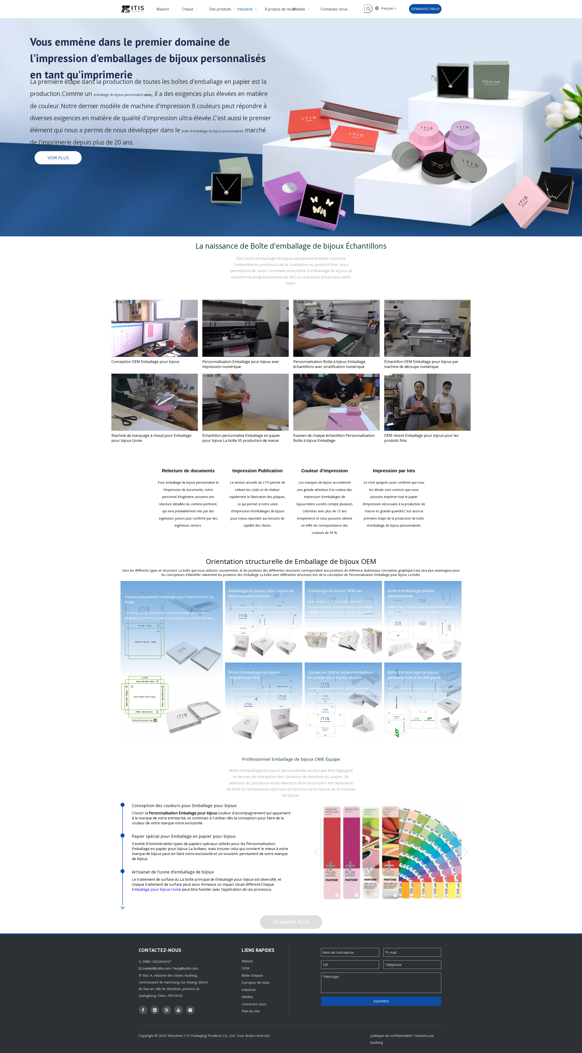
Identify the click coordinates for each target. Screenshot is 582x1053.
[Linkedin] (155, 1010)
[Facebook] (143, 1010)
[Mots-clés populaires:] (368, 9)
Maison (247, 961)
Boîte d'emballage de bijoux (297, 246)
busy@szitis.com (186, 968)
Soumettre (381, 1001)
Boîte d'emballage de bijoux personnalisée (267, 770)
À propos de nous (255, 982)
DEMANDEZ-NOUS (425, 9)
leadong (377, 1042)
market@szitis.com (157, 968)
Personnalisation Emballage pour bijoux (161, 596)
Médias (247, 996)
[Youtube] (178, 1010)
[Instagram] (190, 1010)
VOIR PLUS (58, 157)
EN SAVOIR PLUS (291, 922)
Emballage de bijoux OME (298, 759)
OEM (245, 968)
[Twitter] (166, 1010)
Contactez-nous (254, 1004)
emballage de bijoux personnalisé (118, 95)
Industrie (249, 989)
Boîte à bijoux (252, 975)
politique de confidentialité (391, 1035)
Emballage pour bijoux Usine (156, 889)
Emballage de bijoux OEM (335, 561)
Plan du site (251, 1011)
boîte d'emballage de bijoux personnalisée (212, 131)
